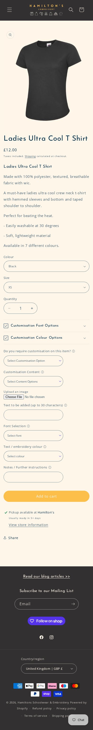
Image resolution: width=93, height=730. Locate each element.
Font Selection (15, 426)
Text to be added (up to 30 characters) (33, 405)
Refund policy (42, 708)
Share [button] (13, 538)
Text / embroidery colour (23, 446)
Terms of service (35, 715)
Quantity (10, 299)
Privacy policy (66, 708)
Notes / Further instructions (25, 467)
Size (7, 278)
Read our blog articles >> (46, 576)
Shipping (30, 156)
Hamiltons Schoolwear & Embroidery (43, 702)
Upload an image (16, 392)
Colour (9, 257)
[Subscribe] (73, 604)
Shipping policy (63, 715)
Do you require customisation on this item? (37, 351)
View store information (28, 524)
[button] (9, 10)
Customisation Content (22, 372)
